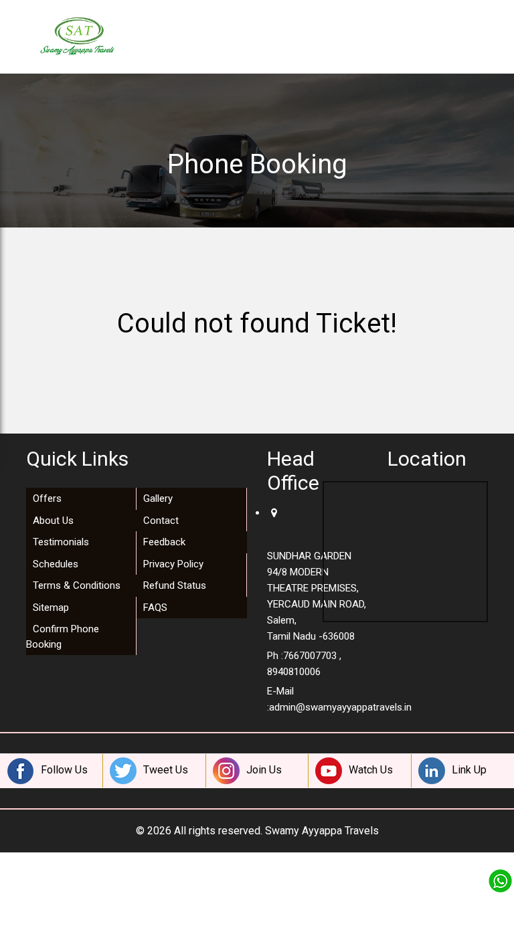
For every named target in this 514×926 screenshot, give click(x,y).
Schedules (55, 564)
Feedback (164, 542)
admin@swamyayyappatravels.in (340, 707)
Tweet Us (165, 769)
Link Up (469, 769)
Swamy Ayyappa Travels (322, 830)
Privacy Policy (173, 564)
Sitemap (51, 607)
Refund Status (174, 585)
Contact (161, 521)
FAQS (155, 607)
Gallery (158, 498)
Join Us (264, 769)
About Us (53, 521)
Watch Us (371, 769)
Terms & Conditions (76, 585)
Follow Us (64, 769)
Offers (47, 498)
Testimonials (61, 542)
